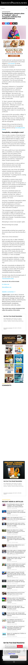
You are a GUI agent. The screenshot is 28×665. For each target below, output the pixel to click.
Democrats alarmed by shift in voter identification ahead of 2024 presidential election (16, 512)
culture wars (19, 296)
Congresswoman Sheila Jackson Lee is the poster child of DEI (15, 545)
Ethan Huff (11, 20)
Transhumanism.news (8, 278)
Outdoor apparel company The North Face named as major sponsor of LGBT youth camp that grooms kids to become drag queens (16, 574)
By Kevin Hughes (15, 515)
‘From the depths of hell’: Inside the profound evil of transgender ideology (16, 581)
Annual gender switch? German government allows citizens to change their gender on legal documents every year (16, 538)
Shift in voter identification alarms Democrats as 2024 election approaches (16, 518)
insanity (17, 298)
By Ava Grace (14, 569)
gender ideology (10, 298)
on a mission (11, 63)
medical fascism (21, 300)
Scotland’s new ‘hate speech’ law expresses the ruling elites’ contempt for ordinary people (15, 607)
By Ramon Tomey (15, 554)
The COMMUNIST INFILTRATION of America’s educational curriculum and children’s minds (15, 621)
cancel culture (14, 294)
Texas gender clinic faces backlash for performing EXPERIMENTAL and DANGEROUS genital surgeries (16, 628)
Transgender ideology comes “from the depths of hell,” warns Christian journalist (16, 559)
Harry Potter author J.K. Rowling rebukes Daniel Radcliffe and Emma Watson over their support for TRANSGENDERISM (16, 552)
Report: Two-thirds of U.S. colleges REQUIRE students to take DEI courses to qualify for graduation (16, 531)
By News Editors (15, 520)
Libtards (14, 300)
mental (13, 301)
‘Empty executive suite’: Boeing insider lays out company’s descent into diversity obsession (16, 614)
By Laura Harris (14, 534)
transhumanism (6, 305)
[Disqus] (14, 405)
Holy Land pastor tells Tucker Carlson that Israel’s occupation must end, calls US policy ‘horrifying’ (16, 524)
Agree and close (14, 656)
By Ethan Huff (14, 508)
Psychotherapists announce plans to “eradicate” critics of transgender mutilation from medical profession (15, 505)
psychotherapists (6, 303)
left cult (21, 298)
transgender (15, 303)
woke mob (13, 305)
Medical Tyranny (6, 301)
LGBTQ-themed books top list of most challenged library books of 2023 (15, 593)
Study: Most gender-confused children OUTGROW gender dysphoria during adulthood (16, 587)
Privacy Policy (11, 653)
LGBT (3, 300)
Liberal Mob (8, 300)
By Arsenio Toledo (15, 595)
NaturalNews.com (6, 287)
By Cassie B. (14, 603)
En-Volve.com (5, 284)
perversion (18, 301)
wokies (19, 305)
